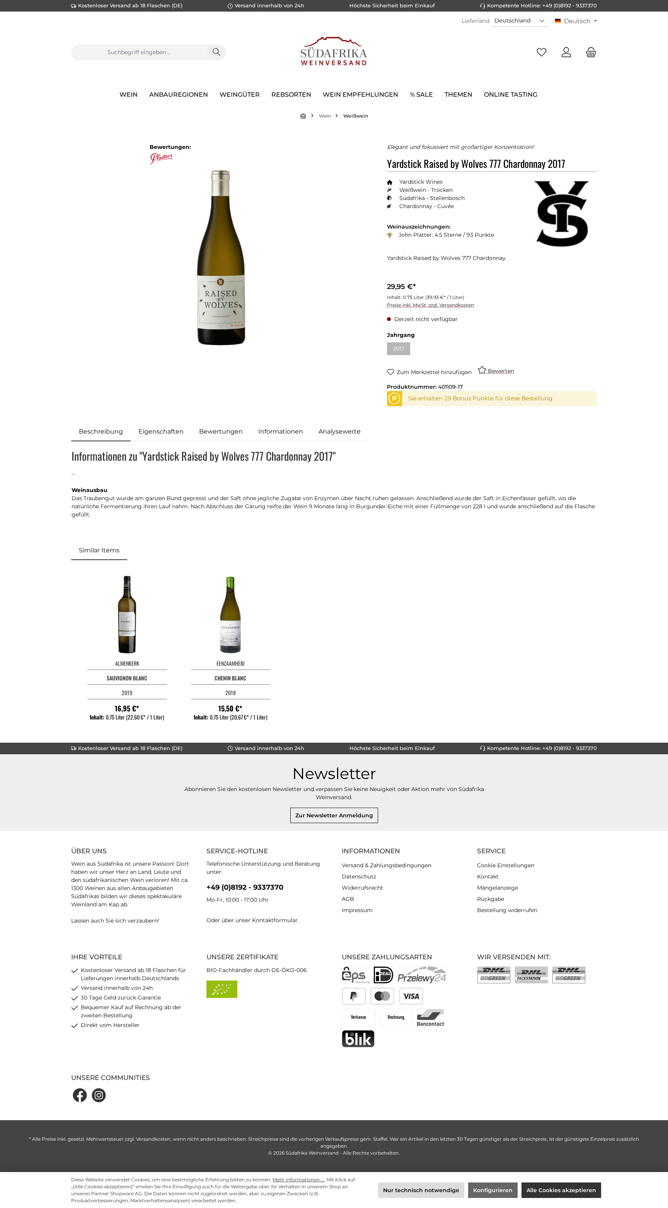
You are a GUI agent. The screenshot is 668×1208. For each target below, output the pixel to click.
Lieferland (476, 20)
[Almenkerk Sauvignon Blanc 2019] (127, 614)
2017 (401, 350)
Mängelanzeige (497, 887)
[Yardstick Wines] (562, 213)
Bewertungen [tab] (221, 431)
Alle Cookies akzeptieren (561, 1190)
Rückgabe (490, 898)
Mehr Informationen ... (298, 1179)
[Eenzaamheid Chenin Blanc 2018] (231, 614)
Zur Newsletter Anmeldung (334, 815)
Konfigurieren (493, 1190)
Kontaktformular (275, 920)
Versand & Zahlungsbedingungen (386, 865)
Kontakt (488, 876)
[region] (221, 258)
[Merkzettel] (541, 52)
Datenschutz (359, 876)
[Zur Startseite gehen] (334, 52)
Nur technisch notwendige (421, 1190)
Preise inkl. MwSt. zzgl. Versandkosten (430, 305)
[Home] (303, 116)
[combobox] (139, 52)
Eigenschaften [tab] (161, 431)
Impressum (357, 910)
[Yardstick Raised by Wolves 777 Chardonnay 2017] (221, 258)
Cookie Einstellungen (505, 865)
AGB (348, 898)
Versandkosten (153, 1139)
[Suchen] (216, 52)
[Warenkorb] (589, 52)
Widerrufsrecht (362, 887)
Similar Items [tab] (99, 550)
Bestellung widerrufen (507, 910)
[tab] (101, 431)
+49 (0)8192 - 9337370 (244, 887)
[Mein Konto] (566, 52)
